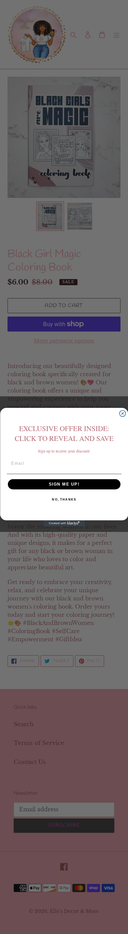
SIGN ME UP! (64, 484)
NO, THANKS (64, 499)
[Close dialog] (122, 413)
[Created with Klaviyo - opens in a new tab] (64, 523)
